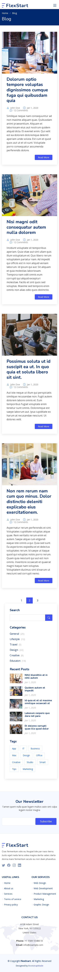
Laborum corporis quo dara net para (37, 715)
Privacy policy (11, 905)
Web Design (40, 883)
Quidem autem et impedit (35, 689)
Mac (14, 755)
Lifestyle (17, 639)
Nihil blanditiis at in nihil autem (36, 676)
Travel (15, 644)
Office (39, 755)
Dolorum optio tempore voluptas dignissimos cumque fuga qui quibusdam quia (27, 90)
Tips (14, 769)
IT (23, 748)
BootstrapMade (35, 965)
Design (16, 650)
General (17, 633)
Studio (30, 762)
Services (8, 894)
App (14, 748)
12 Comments (21, 110)
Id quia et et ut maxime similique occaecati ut (38, 702)
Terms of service (12, 899)
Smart (42, 762)
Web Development (43, 888)
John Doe (15, 108)
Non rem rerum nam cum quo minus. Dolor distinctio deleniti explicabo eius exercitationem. (29, 501)
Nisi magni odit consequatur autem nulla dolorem (26, 227)
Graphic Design (41, 905)
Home (5, 13)
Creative (17, 655)
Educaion (18, 660)
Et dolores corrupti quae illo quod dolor (37, 727)
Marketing (28, 769)
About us (8, 888)
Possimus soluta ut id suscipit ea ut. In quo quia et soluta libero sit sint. (29, 369)
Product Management (45, 894)
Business (35, 748)
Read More (43, 157)
